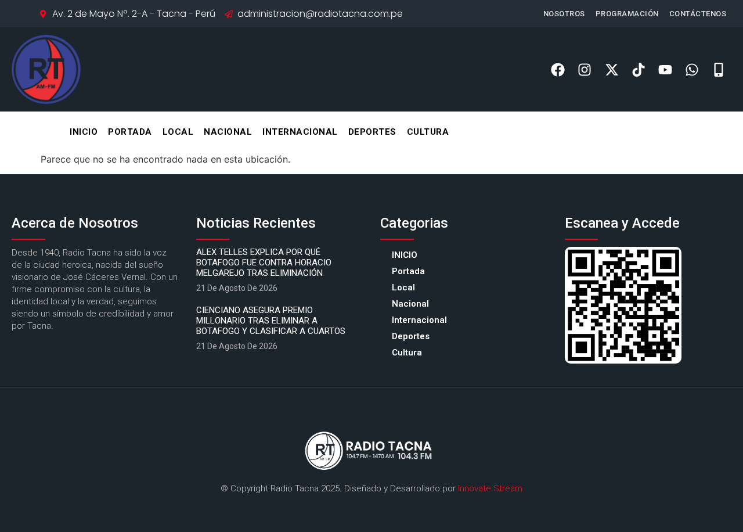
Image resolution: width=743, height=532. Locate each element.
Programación (627, 13)
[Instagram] (584, 69)
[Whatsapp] (692, 69)
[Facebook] (558, 69)
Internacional (300, 132)
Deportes (372, 132)
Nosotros (564, 13)
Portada (130, 132)
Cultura (428, 132)
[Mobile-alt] (718, 69)
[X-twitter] (611, 69)
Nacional (228, 132)
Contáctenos (698, 13)
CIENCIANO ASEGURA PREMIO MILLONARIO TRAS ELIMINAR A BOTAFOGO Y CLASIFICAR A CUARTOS (270, 320)
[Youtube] (664, 69)
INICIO (84, 132)
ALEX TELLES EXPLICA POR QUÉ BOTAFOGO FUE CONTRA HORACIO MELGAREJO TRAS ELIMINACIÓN (263, 262)
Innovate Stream (490, 488)
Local (178, 132)
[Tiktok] (638, 69)
